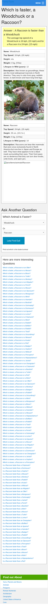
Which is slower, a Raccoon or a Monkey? (18, 387)
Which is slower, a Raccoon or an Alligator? (18, 445)
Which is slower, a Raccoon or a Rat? (16, 375)
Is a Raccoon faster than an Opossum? (17, 541)
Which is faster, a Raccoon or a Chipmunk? (18, 317)
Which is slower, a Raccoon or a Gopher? (18, 459)
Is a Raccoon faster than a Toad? (15, 547)
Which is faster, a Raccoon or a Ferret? (17, 285)
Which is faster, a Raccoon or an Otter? (17, 268)
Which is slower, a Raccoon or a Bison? (17, 404)
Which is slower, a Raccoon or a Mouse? (17, 442)
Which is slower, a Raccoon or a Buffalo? (17, 419)
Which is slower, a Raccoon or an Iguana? (18, 439)
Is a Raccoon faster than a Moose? (15, 512)
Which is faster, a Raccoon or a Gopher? (17, 349)
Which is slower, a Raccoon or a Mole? (17, 378)
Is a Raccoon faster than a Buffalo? (15, 523)
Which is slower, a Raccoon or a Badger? (18, 390)
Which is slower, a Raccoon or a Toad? (17, 424)
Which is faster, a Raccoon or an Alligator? (18, 282)
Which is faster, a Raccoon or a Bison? (17, 273)
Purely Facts (8, 2)
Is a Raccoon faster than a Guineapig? (17, 497)
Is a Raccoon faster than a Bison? (15, 549)
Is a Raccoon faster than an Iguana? (16, 526)
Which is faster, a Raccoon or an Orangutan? (19, 363)
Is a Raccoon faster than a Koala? (15, 483)
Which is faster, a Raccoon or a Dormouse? (18, 308)
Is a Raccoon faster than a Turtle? (15, 515)
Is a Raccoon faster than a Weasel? (15, 474)
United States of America (12, 599)
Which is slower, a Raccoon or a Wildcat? (18, 407)
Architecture (7, 594)
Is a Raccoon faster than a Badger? (15, 532)
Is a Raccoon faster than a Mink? (14, 509)
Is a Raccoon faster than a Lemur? (15, 517)
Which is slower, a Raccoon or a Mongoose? (19, 401)
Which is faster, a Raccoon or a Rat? (16, 343)
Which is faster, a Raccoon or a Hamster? (18, 300)
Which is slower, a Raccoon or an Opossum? (19, 384)
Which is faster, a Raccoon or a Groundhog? (19, 334)
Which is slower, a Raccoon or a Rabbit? (17, 393)
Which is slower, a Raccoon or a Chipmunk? (19, 366)
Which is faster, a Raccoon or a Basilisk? (17, 302)
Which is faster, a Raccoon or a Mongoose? (18, 294)
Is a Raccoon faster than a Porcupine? (16, 544)
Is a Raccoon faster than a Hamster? (16, 529)
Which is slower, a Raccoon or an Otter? (17, 381)
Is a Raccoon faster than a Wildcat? (15, 486)
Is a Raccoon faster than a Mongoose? (17, 494)
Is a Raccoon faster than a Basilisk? (16, 506)
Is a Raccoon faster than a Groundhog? (17, 538)
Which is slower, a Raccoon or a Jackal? (17, 456)
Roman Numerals (9, 591)
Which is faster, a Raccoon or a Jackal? (17, 361)
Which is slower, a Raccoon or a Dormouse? (19, 451)
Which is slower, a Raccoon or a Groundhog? (19, 395)
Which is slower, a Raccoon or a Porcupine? (19, 462)
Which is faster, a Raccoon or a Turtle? (17, 276)
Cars (5, 602)
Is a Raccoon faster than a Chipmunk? (16, 465)
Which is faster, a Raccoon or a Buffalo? (17, 326)
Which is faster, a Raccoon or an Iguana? (17, 311)
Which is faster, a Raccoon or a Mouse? (17, 288)
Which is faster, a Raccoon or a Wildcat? (17, 352)
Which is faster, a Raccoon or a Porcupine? (18, 355)
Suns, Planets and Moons (12, 582)
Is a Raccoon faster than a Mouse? (15, 552)
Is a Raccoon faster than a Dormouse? (17, 468)
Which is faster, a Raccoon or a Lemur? (17, 314)
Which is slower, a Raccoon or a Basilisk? (18, 369)
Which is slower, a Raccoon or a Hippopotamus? (20, 416)
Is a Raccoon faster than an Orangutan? (17, 520)
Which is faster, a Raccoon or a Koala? (17, 340)
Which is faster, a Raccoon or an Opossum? (18, 291)
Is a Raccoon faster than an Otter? (15, 491)
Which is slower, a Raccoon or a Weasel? (18, 413)
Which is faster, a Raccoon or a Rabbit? (17, 323)
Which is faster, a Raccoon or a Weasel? (17, 337)
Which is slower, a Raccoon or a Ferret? (17, 430)
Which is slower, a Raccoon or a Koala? (17, 427)
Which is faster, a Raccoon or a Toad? (16, 331)
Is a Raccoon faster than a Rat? (14, 561)
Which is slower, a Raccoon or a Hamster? (18, 410)
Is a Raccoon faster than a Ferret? (15, 503)
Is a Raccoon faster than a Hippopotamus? (18, 558)
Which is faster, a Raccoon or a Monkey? (17, 279)
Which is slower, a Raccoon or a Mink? (17, 398)
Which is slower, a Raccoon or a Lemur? (17, 436)
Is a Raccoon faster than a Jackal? (15, 500)
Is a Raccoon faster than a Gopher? (15, 471)
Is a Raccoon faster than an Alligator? (16, 488)
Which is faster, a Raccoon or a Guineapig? (18, 305)
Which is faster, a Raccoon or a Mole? (16, 320)
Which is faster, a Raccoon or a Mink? (16, 297)
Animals (6, 585)
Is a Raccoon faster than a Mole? (15, 555)
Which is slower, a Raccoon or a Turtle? (17, 372)
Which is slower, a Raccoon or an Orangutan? (19, 454)
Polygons (6, 588)
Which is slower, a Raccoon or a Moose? (17, 448)
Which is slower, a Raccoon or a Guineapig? (19, 433)
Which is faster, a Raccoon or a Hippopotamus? (20, 358)
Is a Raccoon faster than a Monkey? (16, 477)
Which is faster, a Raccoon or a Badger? (17, 346)
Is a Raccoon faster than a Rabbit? (15, 480)
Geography (7, 596)
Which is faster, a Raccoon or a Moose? (17, 270)
